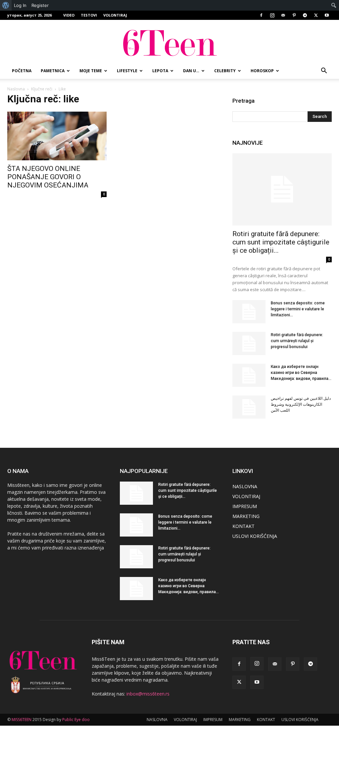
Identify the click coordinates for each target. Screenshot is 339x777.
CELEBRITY (225, 71)
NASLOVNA (244, 486)
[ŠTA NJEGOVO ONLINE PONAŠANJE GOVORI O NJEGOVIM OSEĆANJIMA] (57, 136)
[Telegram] (305, 15)
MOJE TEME (90, 71)
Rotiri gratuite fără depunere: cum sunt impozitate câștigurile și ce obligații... (280, 242)
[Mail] (283, 15)
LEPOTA (160, 71)
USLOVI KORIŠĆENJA (254, 536)
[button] (324, 71)
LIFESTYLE (127, 71)
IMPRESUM (244, 506)
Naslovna (16, 89)
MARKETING (246, 516)
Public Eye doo (76, 719)
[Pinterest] (294, 15)
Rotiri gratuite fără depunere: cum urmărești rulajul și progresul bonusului (297, 341)
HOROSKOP (262, 71)
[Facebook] (261, 15)
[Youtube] (327, 15)
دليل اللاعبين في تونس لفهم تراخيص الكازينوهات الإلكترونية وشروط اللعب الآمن (301, 404)
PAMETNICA (53, 71)
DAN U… (191, 71)
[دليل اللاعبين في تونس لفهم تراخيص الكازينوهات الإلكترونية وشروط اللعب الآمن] (249, 407)
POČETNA (21, 71)
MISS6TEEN (21, 719)
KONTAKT (243, 526)
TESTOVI (89, 15)
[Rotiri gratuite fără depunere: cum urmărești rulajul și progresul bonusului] (249, 343)
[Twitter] (316, 15)
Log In (20, 5)
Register (40, 5)
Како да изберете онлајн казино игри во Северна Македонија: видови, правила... (301, 372)
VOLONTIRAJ (115, 15)
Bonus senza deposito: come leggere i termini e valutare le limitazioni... (298, 309)
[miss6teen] (169, 42)
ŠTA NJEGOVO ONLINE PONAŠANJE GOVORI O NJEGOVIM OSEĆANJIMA (47, 177)
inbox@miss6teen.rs (148, 694)
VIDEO (68, 15)
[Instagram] (272, 15)
